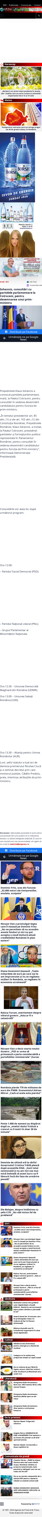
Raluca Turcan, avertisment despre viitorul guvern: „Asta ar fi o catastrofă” (21, 1015)
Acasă (2, 282)
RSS (5, 5)
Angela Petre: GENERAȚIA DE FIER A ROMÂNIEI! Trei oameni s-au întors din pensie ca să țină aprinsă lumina (27, 1436)
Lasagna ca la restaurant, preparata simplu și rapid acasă (27, 1356)
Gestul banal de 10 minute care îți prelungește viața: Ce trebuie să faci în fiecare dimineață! (27, 1319)
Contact (37, 5)
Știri (7, 282)
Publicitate (13, 5)
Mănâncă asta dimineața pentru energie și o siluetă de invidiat (26, 1345)
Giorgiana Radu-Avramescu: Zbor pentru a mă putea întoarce (26, 1408)
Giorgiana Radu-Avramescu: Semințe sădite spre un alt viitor (26, 1396)
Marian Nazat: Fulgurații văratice (24, 1422)
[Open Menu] (2, 15)
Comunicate (26, 5)
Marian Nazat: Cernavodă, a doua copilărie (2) (25, 1446)
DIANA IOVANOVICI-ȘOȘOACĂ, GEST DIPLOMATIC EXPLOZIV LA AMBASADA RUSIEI (27, 1490)
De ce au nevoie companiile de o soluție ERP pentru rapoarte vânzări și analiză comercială (27, 1478)
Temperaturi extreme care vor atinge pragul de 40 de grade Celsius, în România (21, 128)
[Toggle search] (39, 16)
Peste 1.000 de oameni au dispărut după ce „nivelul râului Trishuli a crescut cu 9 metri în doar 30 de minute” (20, 1127)
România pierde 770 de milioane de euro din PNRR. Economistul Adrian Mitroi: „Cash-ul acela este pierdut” (21, 1090)
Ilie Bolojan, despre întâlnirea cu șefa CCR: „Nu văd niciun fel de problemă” (19, 1212)
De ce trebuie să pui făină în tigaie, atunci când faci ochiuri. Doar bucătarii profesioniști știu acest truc (27, 1370)
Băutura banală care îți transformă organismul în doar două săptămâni (27, 1330)
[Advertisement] (21, 41)
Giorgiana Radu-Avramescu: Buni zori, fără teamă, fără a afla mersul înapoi (27, 1384)
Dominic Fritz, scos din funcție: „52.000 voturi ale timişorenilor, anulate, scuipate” (19, 890)
